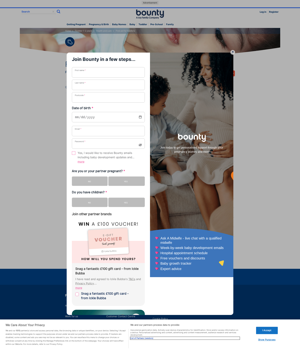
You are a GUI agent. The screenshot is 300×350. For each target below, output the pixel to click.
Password (80, 141)
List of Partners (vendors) (141, 338)
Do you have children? (89, 192)
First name (80, 70)
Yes (126, 181)
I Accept (266, 330)
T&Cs (131, 279)
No (89, 181)
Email (78, 129)
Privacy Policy (84, 283)
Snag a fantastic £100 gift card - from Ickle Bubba (105, 296)
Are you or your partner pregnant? (98, 171)
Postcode (80, 95)
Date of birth (82, 108)
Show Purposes (267, 339)
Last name (80, 83)
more (81, 161)
